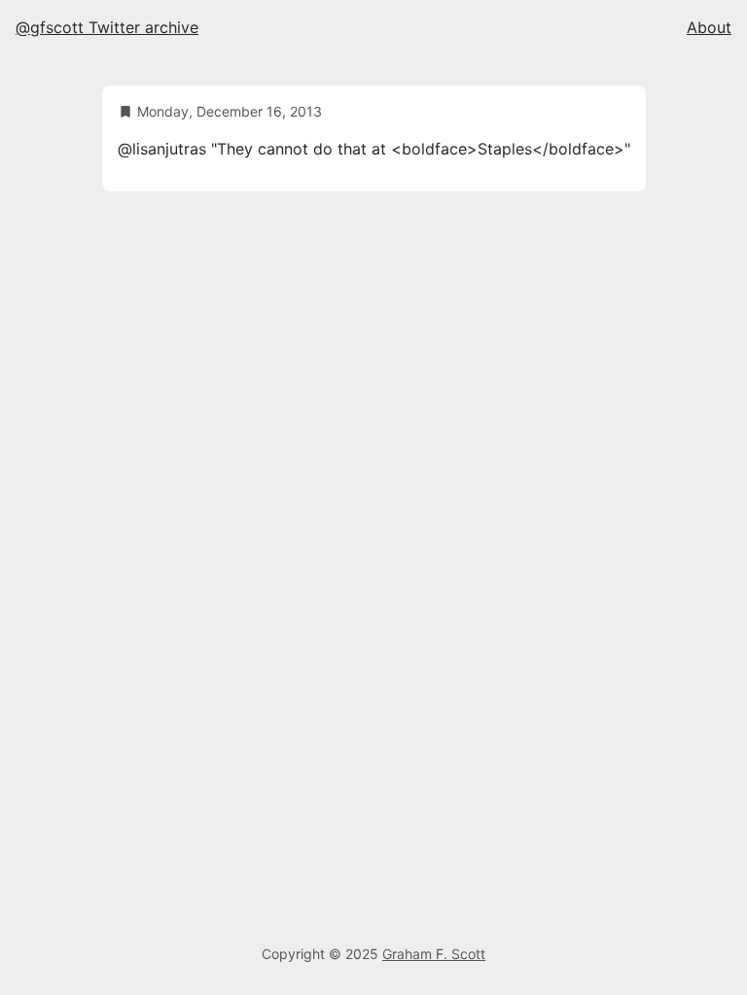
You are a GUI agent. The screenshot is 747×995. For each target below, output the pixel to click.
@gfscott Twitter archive (107, 27)
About (709, 27)
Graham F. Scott (433, 953)
